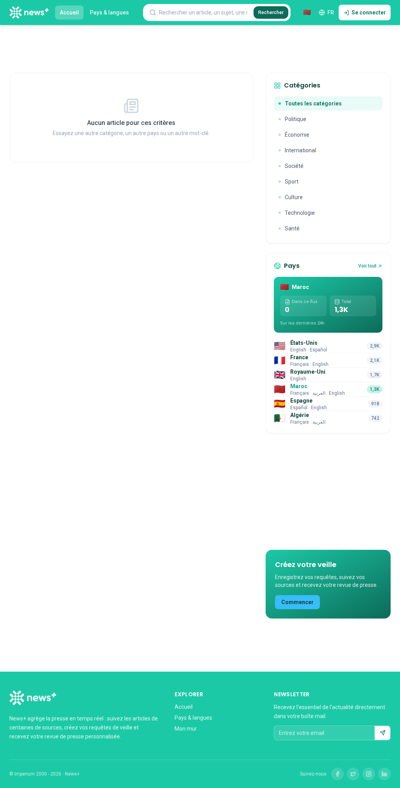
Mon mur (186, 729)
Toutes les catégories (313, 103)
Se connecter (369, 12)
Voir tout (367, 266)
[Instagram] (368, 774)
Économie (297, 135)
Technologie (300, 213)
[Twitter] (353, 774)
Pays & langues (109, 12)
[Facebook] (337, 774)
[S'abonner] (382, 733)
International (300, 150)
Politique (295, 119)
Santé (292, 228)
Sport (291, 181)
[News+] (29, 12)
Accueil (69, 12)
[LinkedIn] (384, 774)
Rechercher (271, 12)
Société (294, 166)
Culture (294, 197)
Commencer (297, 602)
